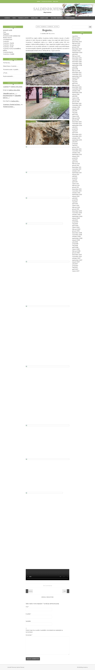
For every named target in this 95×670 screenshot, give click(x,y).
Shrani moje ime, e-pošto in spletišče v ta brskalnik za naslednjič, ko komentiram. (44, 631)
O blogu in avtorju (46, 1)
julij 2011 (74, 176)
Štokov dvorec (70, 18)
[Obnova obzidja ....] (66, 591)
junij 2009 (75, 222)
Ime (27, 606)
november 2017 (76, 74)
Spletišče (28, 621)
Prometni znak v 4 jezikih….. (11, 69)
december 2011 (76, 167)
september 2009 (77, 216)
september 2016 (77, 92)
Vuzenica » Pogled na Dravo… (12, 104)
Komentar (29, 635)
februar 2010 (76, 207)
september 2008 (77, 238)
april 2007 (75, 269)
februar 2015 (76, 118)
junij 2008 (75, 243)
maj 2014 (75, 131)
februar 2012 (76, 163)
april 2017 (75, 83)
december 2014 (77, 121)
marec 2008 (75, 249)
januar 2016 (75, 101)
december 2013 (76, 134)
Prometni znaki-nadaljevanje (11, 36)
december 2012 (76, 149)
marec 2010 (75, 205)
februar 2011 (76, 185)
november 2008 (77, 234)
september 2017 (77, 76)
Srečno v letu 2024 (16, 86)
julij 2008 (75, 242)
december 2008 (77, 233)
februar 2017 (76, 85)
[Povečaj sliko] (67, 55)
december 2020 (77, 49)
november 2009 (77, 212)
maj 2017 (74, 81)
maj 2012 (74, 160)
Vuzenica (7, 18)
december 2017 (76, 72)
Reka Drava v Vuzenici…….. (10, 66)
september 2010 (77, 194)
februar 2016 (76, 100)
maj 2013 (74, 145)
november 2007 (77, 256)
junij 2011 (74, 178)
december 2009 (77, 211)
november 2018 (77, 63)
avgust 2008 (76, 240)
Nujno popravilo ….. (8, 76)
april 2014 (75, 132)
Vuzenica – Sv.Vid (8, 46)
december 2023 (77, 41)
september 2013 (77, 140)
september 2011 (77, 172)
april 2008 (75, 247)
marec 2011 (75, 183)
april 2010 (75, 203)
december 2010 (77, 189)
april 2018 (75, 69)
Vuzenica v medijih (8, 54)
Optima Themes (20, 667)
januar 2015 (75, 120)
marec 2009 (75, 227)
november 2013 (76, 136)
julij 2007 (75, 264)
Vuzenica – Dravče (8, 43)
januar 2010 (75, 209)
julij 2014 (74, 127)
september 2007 (77, 260)
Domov (38, 1)
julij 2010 (74, 198)
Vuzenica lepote (23, 18)
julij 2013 (74, 141)
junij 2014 (75, 129)
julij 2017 (74, 80)
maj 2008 (75, 245)
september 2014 (77, 125)
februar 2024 (76, 38)
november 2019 (76, 60)
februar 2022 (76, 43)
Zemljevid (55, 1)
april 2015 (75, 114)
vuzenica (6, 86)
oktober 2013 (76, 138)
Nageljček (34, 18)
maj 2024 (75, 36)
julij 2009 (75, 220)
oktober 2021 (76, 45)
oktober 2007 (76, 258)
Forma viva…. (7, 62)
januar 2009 (75, 231)
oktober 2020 (76, 50)
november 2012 (76, 151)
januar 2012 (75, 165)
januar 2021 (75, 47)
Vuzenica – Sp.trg (8, 45)
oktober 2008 (76, 236)
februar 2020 (76, 56)
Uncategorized (7, 39)
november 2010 (77, 191)
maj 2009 (75, 223)
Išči (90, 27)
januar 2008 (76, 253)
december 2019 (76, 58)
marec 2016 (75, 98)
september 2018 (77, 65)
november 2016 (76, 89)
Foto (14, 18)
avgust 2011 (75, 174)
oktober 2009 (76, 214)
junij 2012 (75, 158)
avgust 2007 (76, 262)
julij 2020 (75, 54)
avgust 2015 (75, 109)
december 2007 (77, 254)
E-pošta (28, 614)
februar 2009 (76, 229)
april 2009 (75, 225)
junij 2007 (75, 265)
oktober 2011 (76, 171)
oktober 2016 (76, 91)
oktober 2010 (76, 192)
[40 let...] (29, 591)
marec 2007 (75, 271)
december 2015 (76, 103)
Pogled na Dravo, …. (9, 106)
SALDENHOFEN (47, 9)
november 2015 (76, 105)
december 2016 (76, 87)
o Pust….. (5, 73)
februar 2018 (76, 70)
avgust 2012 (75, 156)
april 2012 (75, 162)
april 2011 (75, 182)
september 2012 (77, 154)
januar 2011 (75, 187)
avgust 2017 (75, 78)
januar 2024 (76, 40)
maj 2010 (74, 202)
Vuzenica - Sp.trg (53, 26)
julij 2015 (74, 111)
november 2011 (76, 169)
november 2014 (77, 123)
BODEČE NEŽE (44, 18)
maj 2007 (75, 267)
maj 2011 (74, 180)
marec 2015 (75, 116)
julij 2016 (74, 96)
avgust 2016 (75, 94)
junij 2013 (75, 143)
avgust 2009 (76, 218)
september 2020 (77, 52)
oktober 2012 (76, 152)
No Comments (47, 585)
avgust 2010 (75, 196)
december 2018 (77, 61)
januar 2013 (75, 147)
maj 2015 (74, 112)
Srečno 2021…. (15, 101)
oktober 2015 (76, 107)
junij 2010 (75, 200)
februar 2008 (76, 251)
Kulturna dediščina (57, 18)
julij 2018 (74, 67)
